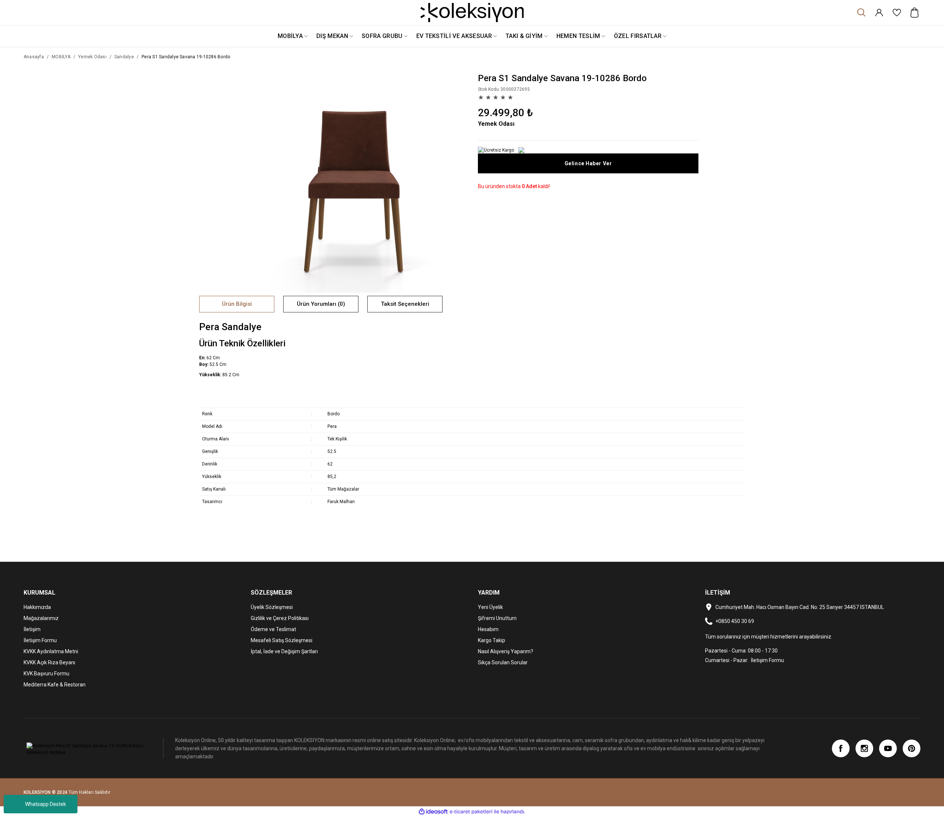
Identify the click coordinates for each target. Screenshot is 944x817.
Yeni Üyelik (490, 607)
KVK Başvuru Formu (46, 673)
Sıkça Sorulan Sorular (503, 662)
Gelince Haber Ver (588, 163)
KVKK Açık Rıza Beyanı (49, 662)
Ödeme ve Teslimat (273, 629)
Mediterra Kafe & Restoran (55, 685)
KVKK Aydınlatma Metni (51, 651)
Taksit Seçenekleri (405, 304)
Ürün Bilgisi (237, 304)
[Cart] (914, 12)
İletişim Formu (40, 640)
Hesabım (488, 629)
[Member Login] (879, 12)
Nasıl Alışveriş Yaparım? (505, 651)
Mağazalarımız (41, 618)
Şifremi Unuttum (497, 618)
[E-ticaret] (471, 812)
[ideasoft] (433, 811)
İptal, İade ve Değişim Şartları (284, 651)
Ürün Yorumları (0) (321, 304)
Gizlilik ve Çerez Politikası (280, 618)
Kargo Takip (491, 640)
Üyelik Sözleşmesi (272, 607)
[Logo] (472, 12)
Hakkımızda (37, 607)
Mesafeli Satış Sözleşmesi (281, 640)
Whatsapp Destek (45, 804)
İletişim (32, 629)
